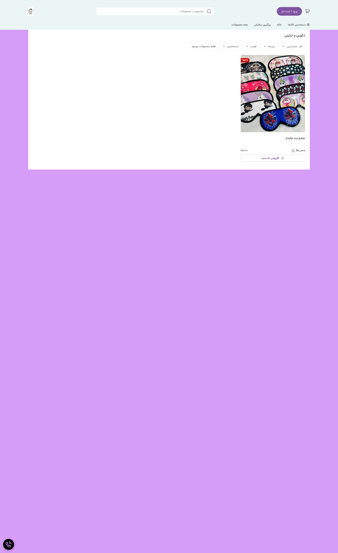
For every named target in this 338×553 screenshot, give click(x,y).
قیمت (253, 46)
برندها (271, 46)
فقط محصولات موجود (203, 46)
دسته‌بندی (232, 46)
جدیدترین (292, 46)
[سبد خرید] (307, 11)
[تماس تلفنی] (8, 544)
